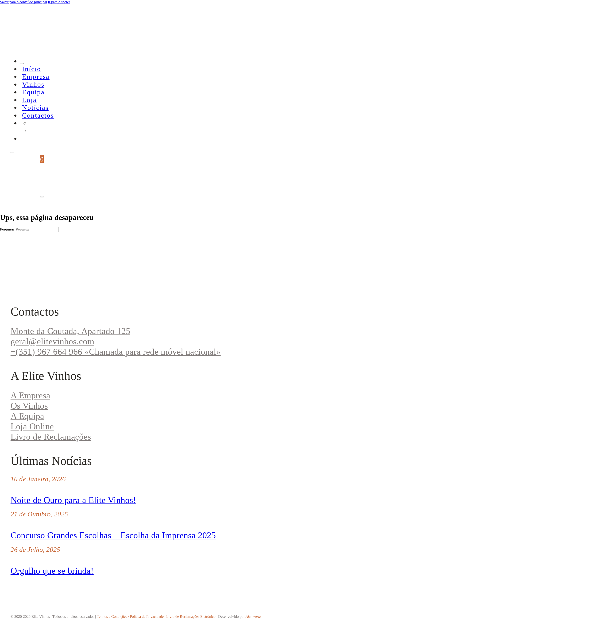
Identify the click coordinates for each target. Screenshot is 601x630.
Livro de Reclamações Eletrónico (191, 616)
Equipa (33, 92)
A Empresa (30, 395)
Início (31, 69)
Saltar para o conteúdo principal (23, 2)
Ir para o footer (59, 2)
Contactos (38, 115)
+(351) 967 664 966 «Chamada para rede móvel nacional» (116, 352)
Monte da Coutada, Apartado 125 (70, 331)
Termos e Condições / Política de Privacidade (130, 616)
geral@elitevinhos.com (52, 341)
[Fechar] (22, 63)
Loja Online (32, 426)
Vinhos (33, 84)
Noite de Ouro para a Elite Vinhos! (73, 500)
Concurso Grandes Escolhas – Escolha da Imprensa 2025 (113, 535)
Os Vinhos (29, 406)
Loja (29, 100)
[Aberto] (12, 152)
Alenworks (253, 616)
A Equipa (27, 416)
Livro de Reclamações (51, 437)
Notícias (35, 107)
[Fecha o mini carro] (42, 196)
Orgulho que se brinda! (52, 571)
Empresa (36, 76)
